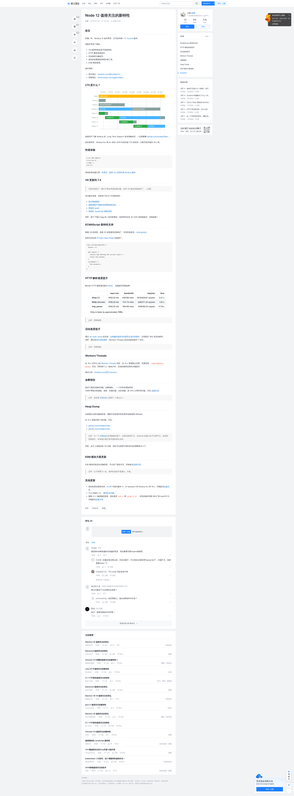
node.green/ (141, 232)
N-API (109, 486)
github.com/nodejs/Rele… (158, 136)
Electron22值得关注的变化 (96, 651)
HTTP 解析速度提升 (187, 47)
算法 (163, 681)
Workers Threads (108, 363)
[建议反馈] (289, 785)
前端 (170, 654)
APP (101, 3)
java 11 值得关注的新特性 (95, 705)
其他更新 (183, 73)
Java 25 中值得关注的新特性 (97, 669)
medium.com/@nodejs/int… (109, 74)
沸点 (89, 3)
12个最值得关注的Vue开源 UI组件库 (100, 750)
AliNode (103, 398)
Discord (125, 783)
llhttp (110, 285)
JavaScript (163, 744)
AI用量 (108, 3)
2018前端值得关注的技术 (95, 767)
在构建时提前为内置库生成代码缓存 (125, 336)
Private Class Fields (105, 238)
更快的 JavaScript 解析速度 (100, 211)
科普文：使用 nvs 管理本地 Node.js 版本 (119, 172)
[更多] (289, 791)
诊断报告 (183, 60)
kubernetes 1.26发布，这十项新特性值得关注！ (105, 758)
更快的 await (93, 208)
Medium (131, 783)
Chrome (168, 663)
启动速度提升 (185, 52)
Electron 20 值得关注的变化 (97, 642)
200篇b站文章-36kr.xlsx (89, 783)
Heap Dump (184, 64)
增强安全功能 (108, 493)
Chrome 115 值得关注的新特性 (98, 732)
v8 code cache (95, 336)
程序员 (169, 681)
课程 (95, 3)
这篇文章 (155, 390)
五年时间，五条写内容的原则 (104, 781)
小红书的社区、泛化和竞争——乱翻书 (109, 783)
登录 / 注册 (126, 532)
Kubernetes (167, 762)
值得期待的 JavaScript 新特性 (97, 741)
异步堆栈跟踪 (93, 201)
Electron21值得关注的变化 (96, 687)
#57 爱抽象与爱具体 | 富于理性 (123, 781)
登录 (221, 3)
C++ (158, 681)
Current (130, 38)
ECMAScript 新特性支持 (189, 43)
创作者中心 (207, 3)
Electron (168, 645)
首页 (83, 3)
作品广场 (116, 3)
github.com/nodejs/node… (99, 425)
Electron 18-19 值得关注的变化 (98, 696)
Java (169, 672)
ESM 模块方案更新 (187, 69)
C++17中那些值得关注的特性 (97, 678)
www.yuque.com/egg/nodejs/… (111, 77)
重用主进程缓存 (100, 340)
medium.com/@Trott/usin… (106, 372)
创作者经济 (164, 781)
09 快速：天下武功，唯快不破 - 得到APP (147, 781)
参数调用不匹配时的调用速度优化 (102, 205)
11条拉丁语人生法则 (88, 781)
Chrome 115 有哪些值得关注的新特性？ (101, 660)
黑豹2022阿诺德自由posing (143, 783)
